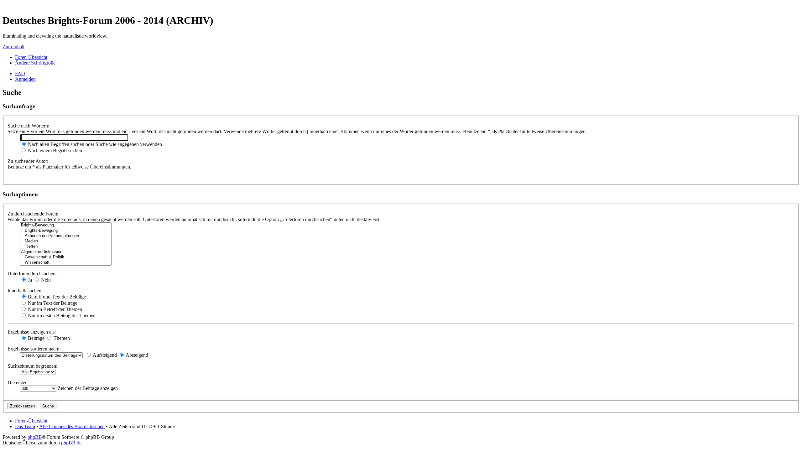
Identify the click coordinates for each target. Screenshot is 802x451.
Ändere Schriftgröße (35, 62)
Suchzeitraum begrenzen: (32, 366)
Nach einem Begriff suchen (54, 150)
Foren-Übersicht (31, 57)
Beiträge (35, 338)
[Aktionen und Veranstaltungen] (65, 236)
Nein (45, 280)
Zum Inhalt (13, 46)
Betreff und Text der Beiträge (56, 296)
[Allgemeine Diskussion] (65, 252)
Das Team (25, 426)
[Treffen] (65, 246)
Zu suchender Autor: (28, 161)
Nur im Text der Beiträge (52, 303)
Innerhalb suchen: (25, 290)
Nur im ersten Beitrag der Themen (61, 315)
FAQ (20, 73)
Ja (29, 280)
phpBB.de (71, 442)
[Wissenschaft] (65, 262)
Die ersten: (18, 382)
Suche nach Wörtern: (28, 125)
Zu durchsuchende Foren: (33, 213)
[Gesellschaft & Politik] (65, 257)
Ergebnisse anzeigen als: (32, 331)
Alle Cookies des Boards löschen (72, 426)
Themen (61, 338)
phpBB (35, 437)
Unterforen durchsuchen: (32, 273)
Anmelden (25, 79)
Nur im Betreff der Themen (54, 309)
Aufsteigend (104, 355)
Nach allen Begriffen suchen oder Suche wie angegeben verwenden (94, 144)
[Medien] (65, 241)
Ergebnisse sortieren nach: (33, 348)
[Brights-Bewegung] (65, 225)
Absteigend (136, 355)
